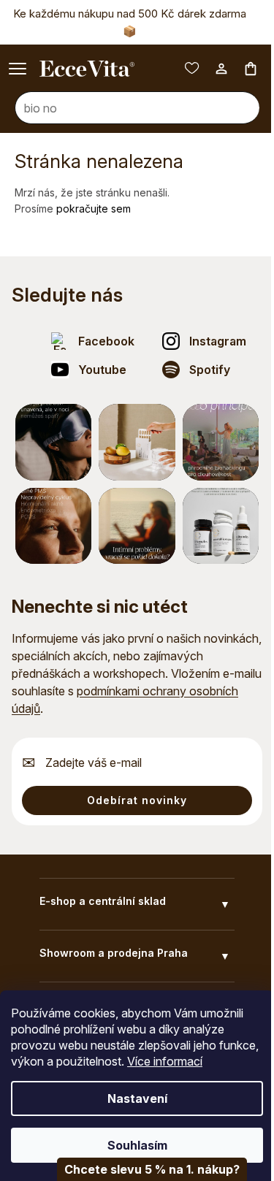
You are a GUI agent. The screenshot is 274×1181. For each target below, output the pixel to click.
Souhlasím (131, 1145)
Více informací (207, 1061)
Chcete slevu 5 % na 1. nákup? (141, 1169)
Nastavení (131, 1098)
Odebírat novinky (137, 800)
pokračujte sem (93, 208)
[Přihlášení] (210, 68)
